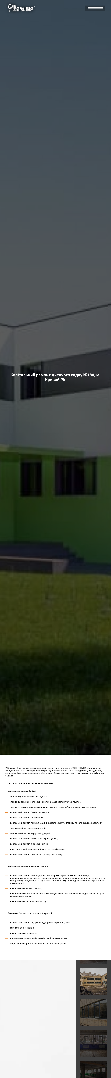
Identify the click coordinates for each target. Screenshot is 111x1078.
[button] (95, 962)
